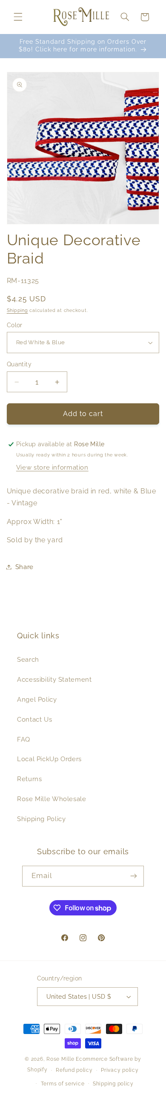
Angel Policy (37, 699)
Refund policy (74, 1070)
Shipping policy (113, 1084)
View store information (52, 467)
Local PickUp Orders (49, 758)
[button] (18, 17)
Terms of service (63, 1084)
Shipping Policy (41, 818)
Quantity (19, 364)
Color (15, 325)
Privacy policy (119, 1070)
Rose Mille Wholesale (51, 798)
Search (28, 659)
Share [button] (24, 566)
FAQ (23, 739)
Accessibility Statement (54, 679)
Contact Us (34, 719)
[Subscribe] (133, 876)
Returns (29, 778)
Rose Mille (60, 1059)
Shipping (17, 310)
